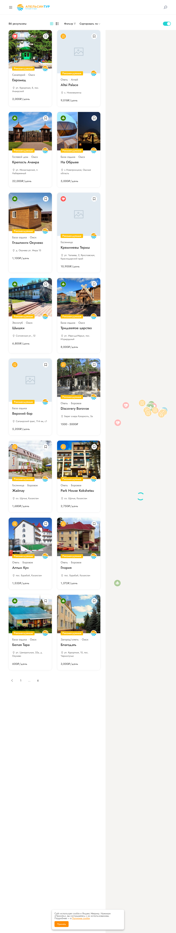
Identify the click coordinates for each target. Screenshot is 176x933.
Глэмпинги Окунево (27, 242)
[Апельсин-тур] (45, 68)
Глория (66, 567)
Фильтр (68, 24)
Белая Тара (21, 644)
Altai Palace (69, 84)
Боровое (76, 403)
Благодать (68, 644)
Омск (31, 75)
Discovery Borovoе (75, 408)
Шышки (18, 328)
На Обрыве (70, 162)
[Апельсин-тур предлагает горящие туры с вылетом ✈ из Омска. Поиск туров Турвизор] (33, 7)
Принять (61, 924)
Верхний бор (22, 413)
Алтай (74, 80)
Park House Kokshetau (77, 490)
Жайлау (18, 490)
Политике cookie (81, 918)
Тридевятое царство (76, 328)
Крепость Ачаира (25, 162)
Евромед (19, 80)
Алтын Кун (20, 567)
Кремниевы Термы (75, 247)
